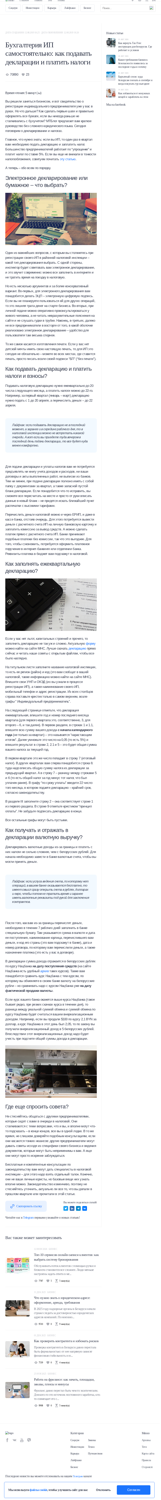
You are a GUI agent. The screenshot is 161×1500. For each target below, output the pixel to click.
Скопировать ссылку (29, 1206)
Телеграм (78, 1476)
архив (44, 971)
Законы (92, 1440)
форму (91, 643)
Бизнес (87, 19)
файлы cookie (38, 1490)
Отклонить (103, 1490)
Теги (50, 6)
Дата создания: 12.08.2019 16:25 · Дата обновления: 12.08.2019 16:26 (42, 32)
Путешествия (95, 1453)
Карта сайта (148, 1453)
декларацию (77, 648)
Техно (91, 1446)
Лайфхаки (69, 19)
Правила (38, 6)
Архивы (61, 6)
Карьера (52, 19)
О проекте (24, 6)
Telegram (28, 1217)
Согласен (133, 1490)
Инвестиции (32, 19)
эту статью (68, 159)
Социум (13, 19)
